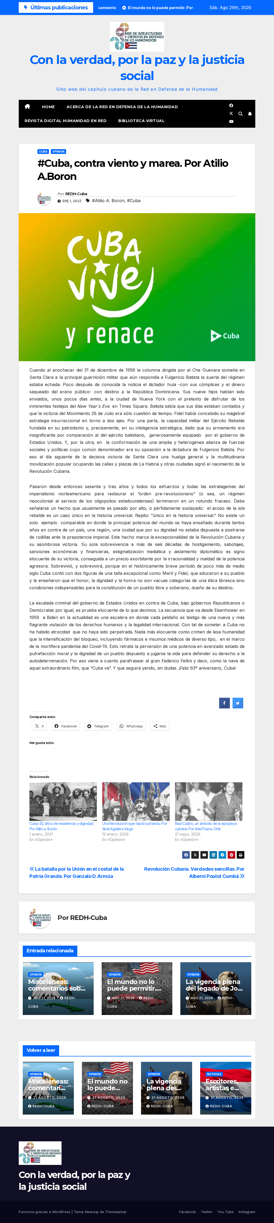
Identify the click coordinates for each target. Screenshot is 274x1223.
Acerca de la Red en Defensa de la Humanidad (122, 106)
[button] (240, 113)
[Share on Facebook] (224, 706)
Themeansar (116, 1212)
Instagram (247, 1212)
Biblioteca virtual (141, 120)
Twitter (206, 1212)
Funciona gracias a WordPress (45, 1212)
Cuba (43, 151)
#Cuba (133, 200)
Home (48, 106)
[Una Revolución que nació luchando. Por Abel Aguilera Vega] (136, 801)
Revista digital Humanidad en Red (65, 120)
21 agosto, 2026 (49, 1098)
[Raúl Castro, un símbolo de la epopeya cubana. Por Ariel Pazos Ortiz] (208, 801)
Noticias (214, 1074)
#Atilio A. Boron (108, 200)
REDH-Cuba (76, 193)
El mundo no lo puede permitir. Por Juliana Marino (136, 988)
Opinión (58, 151)
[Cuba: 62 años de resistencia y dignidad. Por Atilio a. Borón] (63, 801)
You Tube (226, 1212)
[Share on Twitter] (238, 706)
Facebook (187, 1212)
